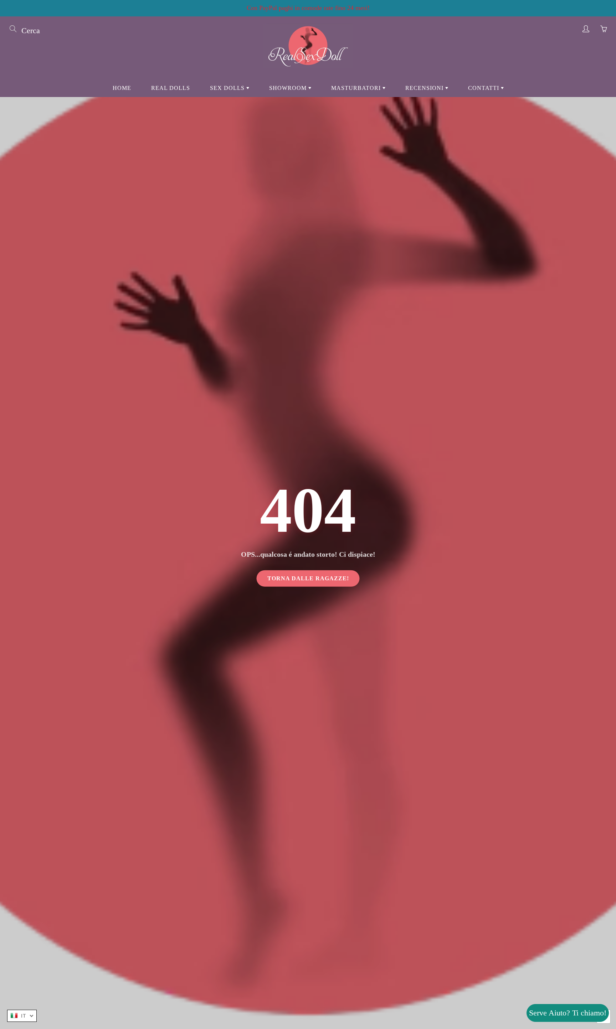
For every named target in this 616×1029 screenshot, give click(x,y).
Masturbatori (357, 88)
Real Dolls (170, 88)
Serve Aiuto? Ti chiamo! (567, 1012)
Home (122, 88)
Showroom (288, 88)
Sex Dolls (228, 88)
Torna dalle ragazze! (308, 578)
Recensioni (425, 88)
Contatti (484, 88)
